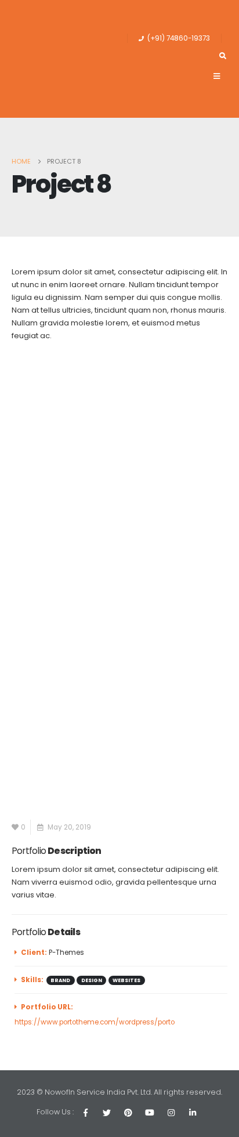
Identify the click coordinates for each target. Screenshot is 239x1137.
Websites (126, 980)
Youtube (149, 1112)
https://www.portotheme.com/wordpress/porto (95, 1022)
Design (91, 980)
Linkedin (192, 1112)
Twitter (106, 1112)
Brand (60, 980)
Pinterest (128, 1112)
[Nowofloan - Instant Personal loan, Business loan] (62, 59)
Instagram (171, 1112)
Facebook (85, 1112)
